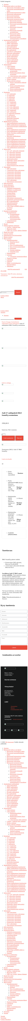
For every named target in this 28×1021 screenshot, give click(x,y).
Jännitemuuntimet (12, 204)
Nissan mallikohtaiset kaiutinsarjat (16, 139)
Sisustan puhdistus (15, 250)
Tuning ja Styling (12, 258)
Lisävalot (9, 255)
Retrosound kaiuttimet (13, 16)
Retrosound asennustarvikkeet (15, 19)
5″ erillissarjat (11, 100)
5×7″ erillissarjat (11, 103)
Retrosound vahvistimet (13, 17)
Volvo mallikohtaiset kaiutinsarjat (16, 146)
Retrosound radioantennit (14, 14)
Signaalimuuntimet (12, 203)
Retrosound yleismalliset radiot (15, 7)
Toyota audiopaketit (12, 59)
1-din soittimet (11, 66)
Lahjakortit (10, 260)
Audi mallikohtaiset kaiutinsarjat (16, 123)
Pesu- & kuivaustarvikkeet (17, 247)
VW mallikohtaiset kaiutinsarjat (16, 147)
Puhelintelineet (11, 253)
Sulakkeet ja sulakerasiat (14, 190)
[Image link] (10, 668)
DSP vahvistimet (11, 168)
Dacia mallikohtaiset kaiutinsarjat (16, 129)
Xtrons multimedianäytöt (17, 89)
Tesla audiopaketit (12, 58)
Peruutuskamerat (11, 212)
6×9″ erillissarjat (11, 112)
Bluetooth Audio (11, 229)
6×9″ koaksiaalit (11, 110)
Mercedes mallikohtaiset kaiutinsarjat (14, 137)
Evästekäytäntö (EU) (16, 709)
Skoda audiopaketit (12, 56)
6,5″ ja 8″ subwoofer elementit (15, 151)
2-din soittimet (11, 68)
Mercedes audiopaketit (13, 53)
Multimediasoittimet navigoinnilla (15, 70)
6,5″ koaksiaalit (11, 105)
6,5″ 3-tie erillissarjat (13, 108)
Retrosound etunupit (15, 20)
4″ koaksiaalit (11, 95)
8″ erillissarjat (11, 115)
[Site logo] (10, 289)
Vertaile (6, 1013)
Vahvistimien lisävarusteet (14, 181)
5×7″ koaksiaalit (11, 102)
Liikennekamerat (11, 221)
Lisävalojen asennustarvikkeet (18, 256)
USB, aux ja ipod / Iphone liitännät (17, 230)
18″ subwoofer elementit (14, 157)
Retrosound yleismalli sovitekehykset (16, 31)
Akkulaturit (10, 266)
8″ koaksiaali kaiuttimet (13, 113)
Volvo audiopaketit (12, 61)
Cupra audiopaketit (12, 45)
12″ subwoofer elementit (14, 154)
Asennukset (14, 706)
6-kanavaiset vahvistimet (14, 177)
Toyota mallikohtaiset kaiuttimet (16, 144)
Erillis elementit (11, 116)
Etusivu (4, 322)
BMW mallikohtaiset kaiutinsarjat (16, 125)
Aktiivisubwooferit (12, 159)
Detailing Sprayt (14, 242)
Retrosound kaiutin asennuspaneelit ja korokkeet (18, 37)
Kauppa (8, 322)
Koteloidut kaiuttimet (13, 118)
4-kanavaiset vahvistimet (14, 173)
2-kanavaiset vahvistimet (14, 172)
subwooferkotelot (12, 164)
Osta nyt (19, 438)
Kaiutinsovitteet (11, 196)
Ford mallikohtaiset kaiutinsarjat (16, 131)
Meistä (13, 708)
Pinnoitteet (13, 248)
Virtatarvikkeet (11, 193)
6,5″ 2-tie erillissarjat (13, 107)
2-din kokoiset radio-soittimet (18, 76)
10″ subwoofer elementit (14, 152)
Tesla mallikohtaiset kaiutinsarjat (16, 142)
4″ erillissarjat (11, 97)
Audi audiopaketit (12, 42)
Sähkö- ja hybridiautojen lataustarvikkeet (14, 263)
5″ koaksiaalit (11, 99)
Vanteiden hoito (14, 251)
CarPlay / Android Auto (13, 227)
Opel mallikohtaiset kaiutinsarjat (16, 141)
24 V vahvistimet (12, 180)
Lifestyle (9, 261)
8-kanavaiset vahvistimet (14, 178)
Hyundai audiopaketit (13, 48)
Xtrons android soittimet (14, 81)
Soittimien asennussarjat (14, 188)
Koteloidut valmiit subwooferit (15, 160)
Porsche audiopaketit (13, 55)
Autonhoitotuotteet (12, 240)
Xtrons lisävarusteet (15, 90)
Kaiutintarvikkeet (12, 120)
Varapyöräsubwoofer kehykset (15, 165)
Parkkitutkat (10, 222)
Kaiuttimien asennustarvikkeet (15, 199)
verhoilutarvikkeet (12, 191)
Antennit (9, 209)
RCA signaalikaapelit (13, 201)
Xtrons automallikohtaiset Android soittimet (17, 86)
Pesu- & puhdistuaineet (16, 245)
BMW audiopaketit (12, 43)
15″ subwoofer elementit (14, 155)
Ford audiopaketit (12, 46)
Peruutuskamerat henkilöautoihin (14, 215)
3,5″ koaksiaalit (11, 94)
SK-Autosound (9, 742)
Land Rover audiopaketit (14, 51)
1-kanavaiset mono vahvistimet (15, 170)
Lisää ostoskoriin (8, 438)
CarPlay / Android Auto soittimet (16, 77)
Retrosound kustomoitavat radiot (16, 12)
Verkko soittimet (11, 79)
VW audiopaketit (11, 63)
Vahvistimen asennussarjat (14, 198)
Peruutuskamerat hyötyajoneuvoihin (15, 218)
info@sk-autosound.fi (14, 269)
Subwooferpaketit (12, 162)
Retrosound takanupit (16, 22)
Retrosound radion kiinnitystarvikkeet (15, 34)
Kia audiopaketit (11, 50)
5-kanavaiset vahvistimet (14, 175)
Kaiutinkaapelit (11, 194)
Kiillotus (12, 243)
